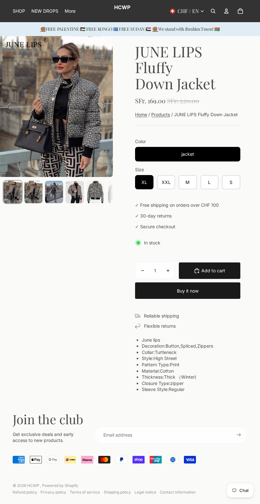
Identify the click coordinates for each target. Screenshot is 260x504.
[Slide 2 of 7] (33, 192)
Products (160, 114)
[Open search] (213, 11)
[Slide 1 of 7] (12, 192)
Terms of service (85, 492)
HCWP (33, 485)
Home (141, 114)
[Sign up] (238, 435)
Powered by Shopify (60, 485)
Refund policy (25, 492)
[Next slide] (106, 107)
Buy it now (187, 290)
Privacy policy (53, 492)
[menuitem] (70, 11)
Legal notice (145, 492)
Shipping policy (117, 492)
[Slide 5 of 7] (96, 192)
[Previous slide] (7, 107)
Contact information (178, 492)
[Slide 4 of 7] (75, 192)
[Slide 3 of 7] (54, 192)
